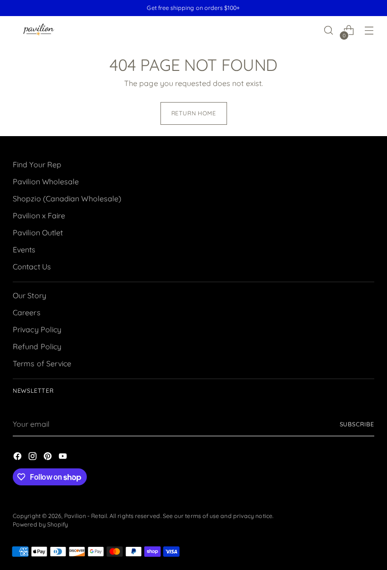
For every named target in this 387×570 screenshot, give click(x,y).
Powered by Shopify (40, 524)
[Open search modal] (328, 30)
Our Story (29, 295)
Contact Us (32, 266)
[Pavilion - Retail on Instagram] (33, 457)
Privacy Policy (37, 329)
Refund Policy (37, 346)
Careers (27, 312)
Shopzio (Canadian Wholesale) (67, 198)
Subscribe (357, 424)
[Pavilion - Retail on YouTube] (63, 457)
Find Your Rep (37, 164)
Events (24, 249)
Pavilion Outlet (38, 232)
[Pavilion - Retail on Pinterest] (48, 457)
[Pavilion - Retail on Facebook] (18, 457)
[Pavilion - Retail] (39, 30)
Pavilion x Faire (39, 215)
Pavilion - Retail (85, 515)
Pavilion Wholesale (46, 181)
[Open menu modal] (369, 30)
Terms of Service (42, 363)
